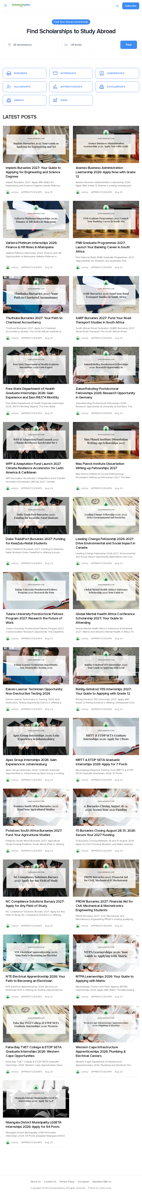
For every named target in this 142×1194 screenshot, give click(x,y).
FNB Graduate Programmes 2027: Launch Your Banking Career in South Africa (103, 247)
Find (128, 45)
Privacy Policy (67, 1182)
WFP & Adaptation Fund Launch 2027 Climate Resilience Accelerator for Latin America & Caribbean (34, 468)
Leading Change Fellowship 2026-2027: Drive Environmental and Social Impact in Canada (105, 543)
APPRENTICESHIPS (31, 192)
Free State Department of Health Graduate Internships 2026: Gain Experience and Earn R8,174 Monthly (32, 393)
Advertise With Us (101, 1182)
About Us (36, 1182)
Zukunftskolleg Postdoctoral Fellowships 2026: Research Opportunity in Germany (105, 393)
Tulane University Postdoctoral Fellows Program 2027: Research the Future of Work (34, 618)
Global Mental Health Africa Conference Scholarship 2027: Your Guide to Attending (105, 618)
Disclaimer (83, 1182)
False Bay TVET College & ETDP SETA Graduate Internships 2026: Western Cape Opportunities (33, 1052)
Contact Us (50, 1182)
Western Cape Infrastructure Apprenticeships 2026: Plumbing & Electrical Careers (101, 1052)
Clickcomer (105, 1188)
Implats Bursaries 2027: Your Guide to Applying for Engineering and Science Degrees (33, 172)
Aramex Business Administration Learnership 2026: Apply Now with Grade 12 (105, 172)
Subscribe (130, 6)
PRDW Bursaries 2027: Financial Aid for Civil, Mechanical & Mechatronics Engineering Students (104, 906)
